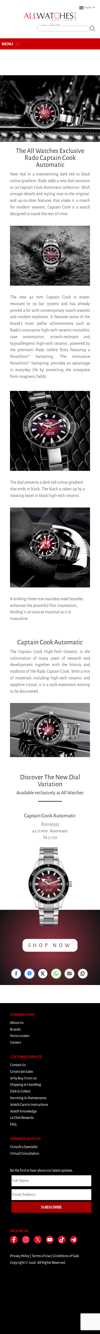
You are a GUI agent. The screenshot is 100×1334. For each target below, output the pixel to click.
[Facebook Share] (16, 973)
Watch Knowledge (23, 1111)
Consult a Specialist (24, 1146)
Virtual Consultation (24, 1153)
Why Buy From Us (23, 1078)
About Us (17, 1022)
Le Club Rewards (22, 1117)
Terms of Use (41, 1255)
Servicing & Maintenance (28, 1098)
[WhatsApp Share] (56, 973)
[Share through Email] (69, 973)
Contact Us (18, 1064)
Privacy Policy (19, 1255)
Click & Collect (20, 1091)
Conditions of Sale (66, 1255)
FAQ (13, 1124)
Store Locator (20, 1035)
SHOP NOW (50, 945)
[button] (7, 43)
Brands (15, 1029)
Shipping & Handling (25, 1084)
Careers (15, 1042)
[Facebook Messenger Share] (29, 973)
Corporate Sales (21, 1071)
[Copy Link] (83, 973)
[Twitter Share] (43, 973)
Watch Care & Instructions (29, 1104)
